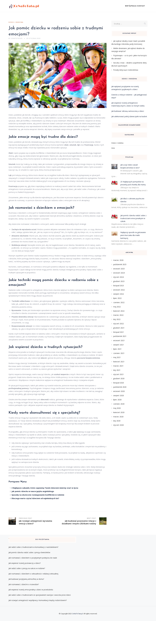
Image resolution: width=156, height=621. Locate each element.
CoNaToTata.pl (77, 613)
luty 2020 (116, 421)
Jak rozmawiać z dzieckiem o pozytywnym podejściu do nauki (33, 558)
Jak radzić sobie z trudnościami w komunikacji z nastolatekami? (33, 547)
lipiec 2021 (117, 349)
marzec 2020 (118, 416)
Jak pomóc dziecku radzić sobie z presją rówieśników (29, 552)
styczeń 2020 (118, 425)
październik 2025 (119, 264)
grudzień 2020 (118, 378)
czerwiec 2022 (118, 302)
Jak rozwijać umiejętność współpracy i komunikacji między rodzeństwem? (38, 600)
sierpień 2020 (118, 395)
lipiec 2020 (117, 399)
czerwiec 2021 (118, 353)
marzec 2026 (118, 260)
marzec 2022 (118, 315)
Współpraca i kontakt (135, 6)
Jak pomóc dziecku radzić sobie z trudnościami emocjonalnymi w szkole (133, 218)
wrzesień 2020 (119, 391)
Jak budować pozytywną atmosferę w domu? (26, 579)
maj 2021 (117, 357)
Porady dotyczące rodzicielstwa (125, 70)
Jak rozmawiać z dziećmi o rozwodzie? (24, 584)
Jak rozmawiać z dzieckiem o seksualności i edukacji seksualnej (33, 574)
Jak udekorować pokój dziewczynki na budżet (129, 116)
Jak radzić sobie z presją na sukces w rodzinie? (27, 568)
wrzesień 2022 (119, 290)
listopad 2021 (118, 332)
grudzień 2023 (118, 281)
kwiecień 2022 (118, 311)
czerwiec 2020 (118, 404)
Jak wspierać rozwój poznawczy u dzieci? (25, 563)
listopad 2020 (118, 383)
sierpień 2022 (118, 294)
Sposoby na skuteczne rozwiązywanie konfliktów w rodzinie (38, 495)
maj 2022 (117, 307)
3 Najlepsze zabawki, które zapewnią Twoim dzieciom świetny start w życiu (45, 488)
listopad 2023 (118, 285)
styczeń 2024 (118, 277)
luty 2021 (116, 370)
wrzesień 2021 (119, 340)
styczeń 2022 (118, 323)
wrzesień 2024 (119, 273)
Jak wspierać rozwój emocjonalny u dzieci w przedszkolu (31, 589)
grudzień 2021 (118, 328)
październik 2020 (119, 387)
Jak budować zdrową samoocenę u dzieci (127, 111)
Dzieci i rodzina (16, 22)
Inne (113, 148)
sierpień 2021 (118, 345)
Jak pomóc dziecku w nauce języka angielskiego (33, 491)
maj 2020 (117, 408)
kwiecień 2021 (118, 361)
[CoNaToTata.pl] (24, 6)
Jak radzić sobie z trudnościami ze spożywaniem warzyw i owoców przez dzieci (40, 595)
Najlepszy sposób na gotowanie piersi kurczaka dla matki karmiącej (133, 235)
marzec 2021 (118, 366)
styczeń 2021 (118, 374)
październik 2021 (119, 336)
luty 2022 (116, 319)
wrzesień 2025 (119, 268)
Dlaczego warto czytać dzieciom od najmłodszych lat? (35, 498)
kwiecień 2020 (118, 412)
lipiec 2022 (117, 298)
